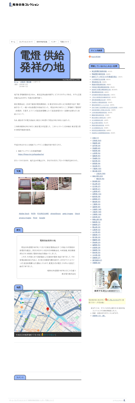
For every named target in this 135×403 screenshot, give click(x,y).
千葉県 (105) (96, 168)
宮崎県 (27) (96, 258)
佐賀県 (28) (96, 247)
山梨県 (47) (96, 191)
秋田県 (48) (96, 151)
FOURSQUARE (43, 213)
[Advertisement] (67, 24)
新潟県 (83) (96, 181)
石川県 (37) (96, 186)
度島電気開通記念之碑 (99, 100)
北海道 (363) (96, 140)
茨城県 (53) (96, 158)
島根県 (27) (96, 225)
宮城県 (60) (96, 148)
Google (42, 218)
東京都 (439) (96, 171)
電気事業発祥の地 (97, 92)
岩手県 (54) (96, 146)
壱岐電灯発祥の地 (98, 74)
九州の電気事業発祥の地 (99, 112)
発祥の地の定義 (42, 42)
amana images (25, 218)
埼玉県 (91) (96, 166)
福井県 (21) (96, 189)
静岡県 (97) (96, 199)
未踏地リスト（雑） (99, 316)
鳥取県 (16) (96, 222)
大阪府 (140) (96, 212)
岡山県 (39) (96, 227)
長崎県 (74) (96, 250)
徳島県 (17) (96, 235)
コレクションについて (26, 42)
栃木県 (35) (96, 161)
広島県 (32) (96, 230)
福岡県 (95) (96, 245)
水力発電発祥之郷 (97, 120)
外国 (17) (95, 138)
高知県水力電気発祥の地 (99, 102)
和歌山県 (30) (97, 219)
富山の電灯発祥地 (97, 123)
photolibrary (56, 213)
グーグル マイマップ (113, 300)
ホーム (13, 42)
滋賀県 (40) (96, 207)
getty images (68, 213)
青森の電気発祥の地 (99, 84)
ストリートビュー (49, 335)
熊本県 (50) (96, 252)
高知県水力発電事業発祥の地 (101, 133)
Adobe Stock (24, 213)
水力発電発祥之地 (97, 128)
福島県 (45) (96, 156)
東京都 (28, 82)
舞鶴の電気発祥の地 (98, 115)
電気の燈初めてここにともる (100, 105)
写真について (64, 42)
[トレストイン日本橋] (51, 189)
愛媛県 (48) (96, 240)
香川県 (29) (96, 237)
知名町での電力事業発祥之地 (101, 89)
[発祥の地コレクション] (24, 5)
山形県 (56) (96, 153)
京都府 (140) (96, 209)
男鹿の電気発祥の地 (98, 125)
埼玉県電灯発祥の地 (99, 71)
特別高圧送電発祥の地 (98, 130)
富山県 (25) (96, 184)
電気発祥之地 (96, 82)
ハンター (54, 42)
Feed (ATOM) (95, 57)
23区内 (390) (100, 174)
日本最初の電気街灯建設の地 (101, 95)
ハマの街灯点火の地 (98, 79)
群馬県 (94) (96, 163)
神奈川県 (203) (97, 176)
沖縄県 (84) (96, 263)
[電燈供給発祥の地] (24, 189)
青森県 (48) (96, 143)
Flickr (35, 218)
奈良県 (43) (96, 217)
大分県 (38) (96, 255)
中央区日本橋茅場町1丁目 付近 (28, 335)
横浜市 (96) (100, 179)
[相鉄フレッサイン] (38, 204)
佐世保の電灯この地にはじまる (101, 110)
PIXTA (33, 213)
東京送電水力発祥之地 (99, 118)
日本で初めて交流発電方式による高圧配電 (104, 107)
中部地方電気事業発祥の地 (100, 87)
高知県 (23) (96, 242)
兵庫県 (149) (96, 214)
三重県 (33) (96, 204)
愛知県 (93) (96, 202)
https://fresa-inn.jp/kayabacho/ (31, 154)
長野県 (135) (96, 194)
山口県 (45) (96, 232)
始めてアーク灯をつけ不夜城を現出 (104, 77)
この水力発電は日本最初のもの (101, 97)
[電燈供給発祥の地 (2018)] (65, 189)
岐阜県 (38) (96, 196)
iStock (77, 213)
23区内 (22, 82)
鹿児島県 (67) (97, 260)
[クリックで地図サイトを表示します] (47, 311)
